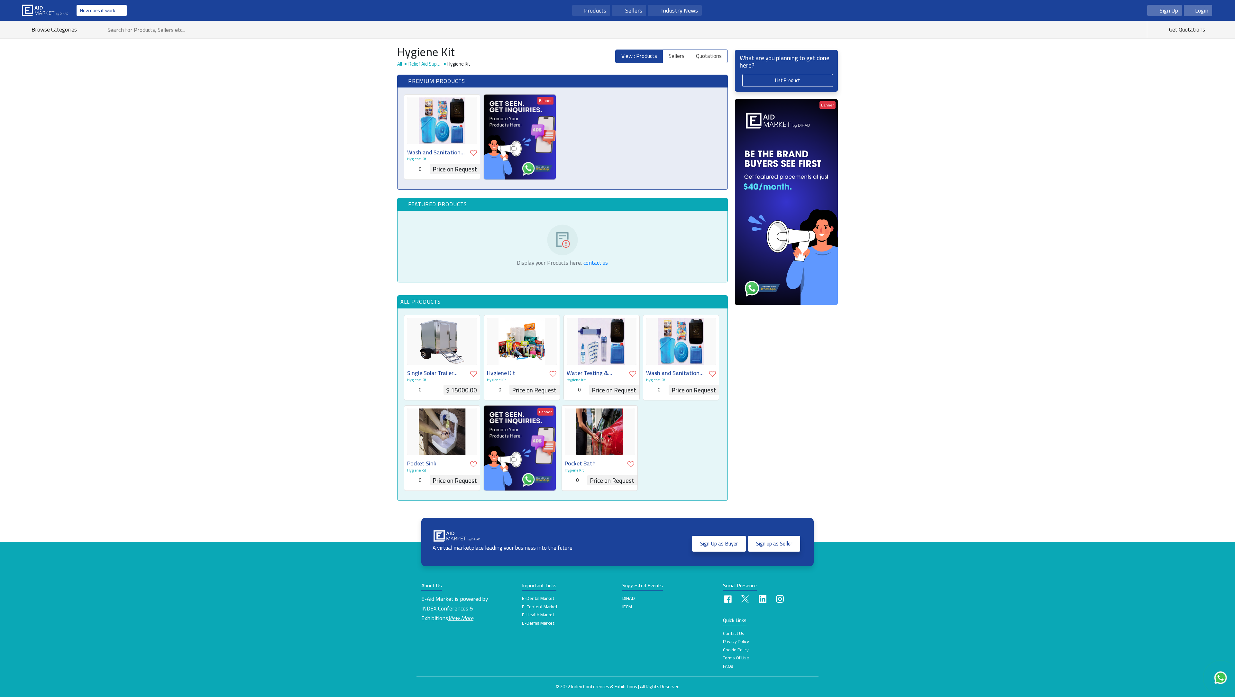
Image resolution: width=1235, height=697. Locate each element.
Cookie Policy (736, 650)
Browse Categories (55, 29)
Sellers (633, 10)
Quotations (709, 56)
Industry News (679, 10)
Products (595, 10)
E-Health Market (538, 614)
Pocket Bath (580, 463)
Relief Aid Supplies (424, 63)
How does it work (97, 10)
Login (1201, 10)
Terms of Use (736, 658)
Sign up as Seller (774, 543)
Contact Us (733, 633)
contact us (595, 262)
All (399, 63)
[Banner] (520, 136)
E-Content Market (539, 606)
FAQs (728, 666)
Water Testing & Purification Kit (587, 373)
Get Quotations (1186, 29)
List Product (787, 80)
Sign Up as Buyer (719, 543)
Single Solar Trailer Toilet (430, 373)
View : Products (639, 56)
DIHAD (628, 598)
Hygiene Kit (416, 159)
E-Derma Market (538, 623)
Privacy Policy (736, 641)
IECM (627, 606)
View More (460, 618)
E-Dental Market (538, 598)
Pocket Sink (421, 463)
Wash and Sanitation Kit (434, 152)
